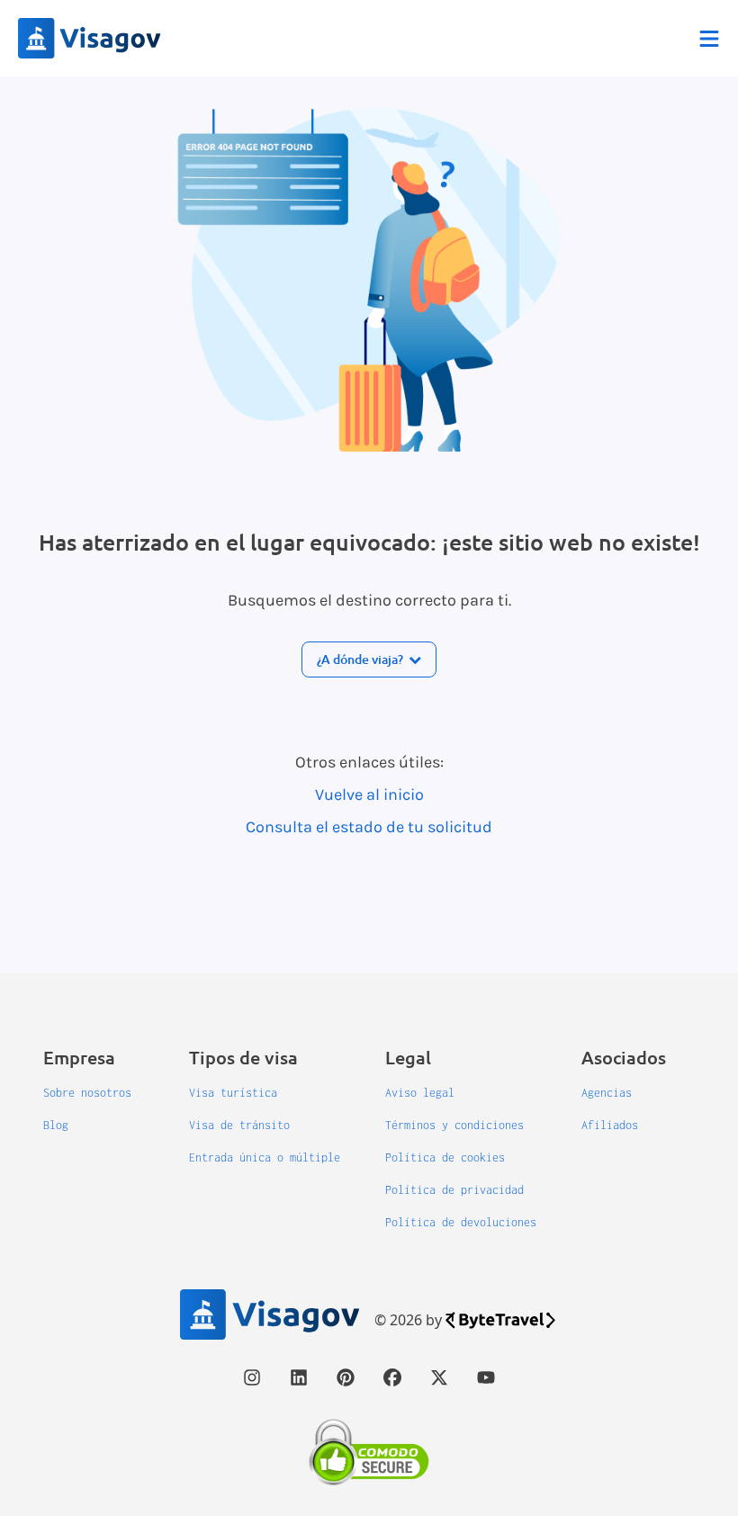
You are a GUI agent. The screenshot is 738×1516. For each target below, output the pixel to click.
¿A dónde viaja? (360, 659)
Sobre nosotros (87, 1092)
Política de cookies (445, 1157)
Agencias (606, 1092)
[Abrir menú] (709, 38)
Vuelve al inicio (369, 794)
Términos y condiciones (454, 1125)
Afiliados (609, 1125)
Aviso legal (419, 1092)
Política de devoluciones (460, 1222)
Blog (55, 1125)
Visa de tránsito (239, 1125)
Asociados (623, 1057)
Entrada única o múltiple (264, 1157)
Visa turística (233, 1092)
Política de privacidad (454, 1190)
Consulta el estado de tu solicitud (369, 827)
